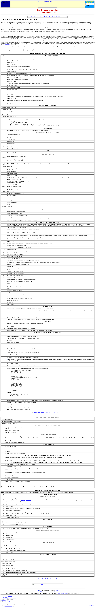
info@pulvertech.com (8, 601)
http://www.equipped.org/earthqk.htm (9, 598)
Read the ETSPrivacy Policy (91, 605)
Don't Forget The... (7, 44)
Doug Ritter (10, 596)
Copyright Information (8, 606)
